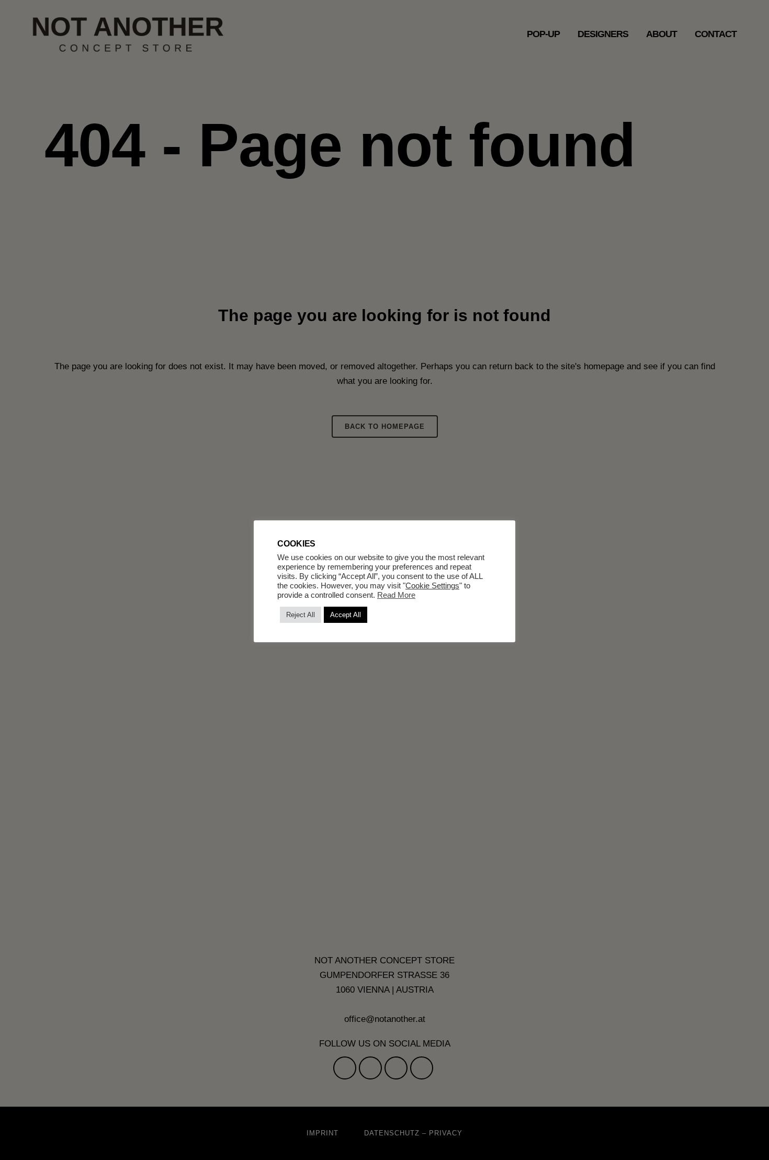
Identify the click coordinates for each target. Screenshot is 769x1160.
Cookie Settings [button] (432, 586)
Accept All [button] (345, 615)
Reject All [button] (300, 615)
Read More (396, 595)
